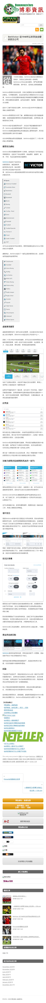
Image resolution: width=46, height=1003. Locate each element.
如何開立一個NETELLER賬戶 (13, 746)
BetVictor (6, 162)
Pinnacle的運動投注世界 (12, 779)
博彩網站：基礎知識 (11, 705)
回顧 (20, 756)
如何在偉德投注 (9, 728)
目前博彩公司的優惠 (11, 713)
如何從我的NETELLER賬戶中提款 (15, 751)
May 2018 (6, 974)
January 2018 (7, 982)
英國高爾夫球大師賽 (9, 762)
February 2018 (7, 980)
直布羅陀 (39, 759)
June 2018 (6, 972)
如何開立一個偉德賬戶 (11, 720)
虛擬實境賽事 (20, 762)
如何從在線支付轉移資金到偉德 (14, 723)
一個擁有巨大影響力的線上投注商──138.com (27, 906)
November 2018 (8, 969)
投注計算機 (26, 759)
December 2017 (8, 985)
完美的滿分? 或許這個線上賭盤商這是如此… (26, 937)
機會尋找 (33, 759)
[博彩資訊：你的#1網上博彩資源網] (23, 15)
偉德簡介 (7, 718)
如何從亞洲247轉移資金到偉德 (14, 725)
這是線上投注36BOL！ (20, 896)
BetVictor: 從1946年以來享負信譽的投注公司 (26, 916)
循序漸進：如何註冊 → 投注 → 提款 (16, 707)
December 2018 (8, 967)
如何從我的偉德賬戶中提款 (13, 731)
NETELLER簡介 (9, 744)
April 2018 (6, 977)
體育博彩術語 (8, 710)
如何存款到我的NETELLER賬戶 (14, 749)
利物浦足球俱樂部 (13, 759)
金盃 (26, 762)
